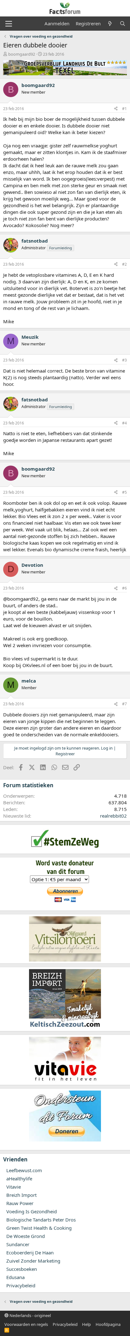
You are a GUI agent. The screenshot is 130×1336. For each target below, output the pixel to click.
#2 (124, 264)
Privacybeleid (20, 1285)
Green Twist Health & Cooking (39, 1228)
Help (86, 1324)
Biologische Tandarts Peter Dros (41, 1219)
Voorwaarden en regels (26, 1324)
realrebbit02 (113, 816)
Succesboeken (21, 1269)
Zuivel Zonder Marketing (33, 1261)
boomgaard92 (21, 54)
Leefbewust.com (24, 1170)
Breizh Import (21, 1195)
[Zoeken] (122, 23)
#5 (124, 492)
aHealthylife (19, 1178)
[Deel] (116, 109)
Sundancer (17, 1244)
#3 (124, 360)
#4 (124, 423)
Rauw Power (19, 1203)
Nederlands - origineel (30, 1315)
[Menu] (8, 23)
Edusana (15, 1277)
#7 (124, 704)
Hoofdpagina (108, 1324)
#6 (124, 588)
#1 (124, 108)
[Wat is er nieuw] (110, 23)
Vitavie (13, 1187)
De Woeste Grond (25, 1236)
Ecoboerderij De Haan (30, 1252)
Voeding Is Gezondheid (31, 1211)
